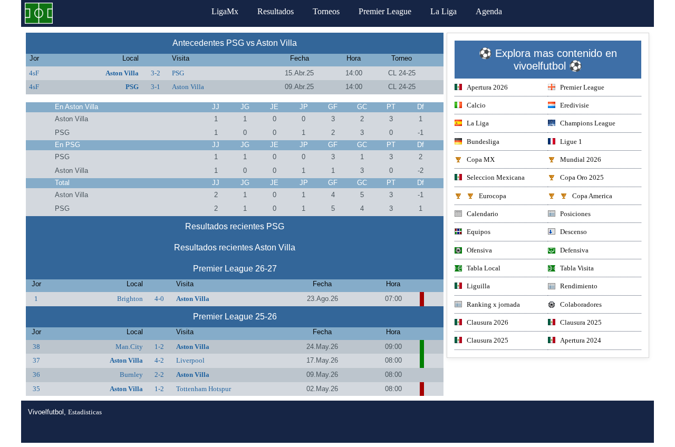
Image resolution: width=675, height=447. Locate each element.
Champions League (587, 123)
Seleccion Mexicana (496, 177)
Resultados (275, 11)
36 (36, 374)
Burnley (131, 374)
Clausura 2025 (581, 322)
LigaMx (224, 11)
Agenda (489, 11)
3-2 (155, 73)
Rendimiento (578, 286)
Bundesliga (483, 141)
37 (36, 360)
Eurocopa (492, 196)
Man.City (129, 347)
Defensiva (574, 250)
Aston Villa (122, 73)
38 (36, 347)
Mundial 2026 (580, 159)
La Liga (443, 11)
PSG (178, 73)
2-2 (159, 374)
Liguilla (478, 286)
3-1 (155, 87)
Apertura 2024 (580, 340)
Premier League (385, 11)
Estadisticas (85, 412)
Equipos (478, 232)
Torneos (326, 11)
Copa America (592, 196)
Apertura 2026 (487, 87)
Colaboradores (581, 304)
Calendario (482, 214)
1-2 (159, 347)
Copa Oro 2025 (582, 177)
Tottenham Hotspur (203, 389)
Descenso (573, 232)
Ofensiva (479, 250)
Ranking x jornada (493, 304)
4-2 (159, 360)
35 (36, 389)
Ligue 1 (571, 141)
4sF (34, 73)
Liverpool (190, 360)
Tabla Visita (577, 268)
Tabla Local (483, 268)
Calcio (476, 105)
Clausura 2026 (487, 322)
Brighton (130, 299)
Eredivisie (574, 105)
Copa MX (481, 159)
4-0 (159, 299)
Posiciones (575, 214)
